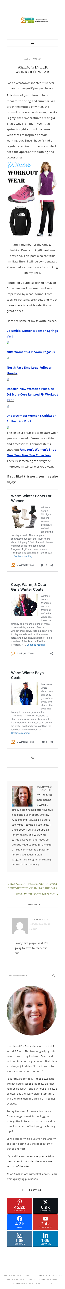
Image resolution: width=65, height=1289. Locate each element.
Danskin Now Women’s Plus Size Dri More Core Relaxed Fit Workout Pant (32, 394)
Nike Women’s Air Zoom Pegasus (31, 352)
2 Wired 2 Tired (32, 20)
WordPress (36, 1283)
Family (27, 59)
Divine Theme (37, 1279)
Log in (48, 1283)
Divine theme (33, 1275)
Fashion (37, 59)
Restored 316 (54, 1275)
